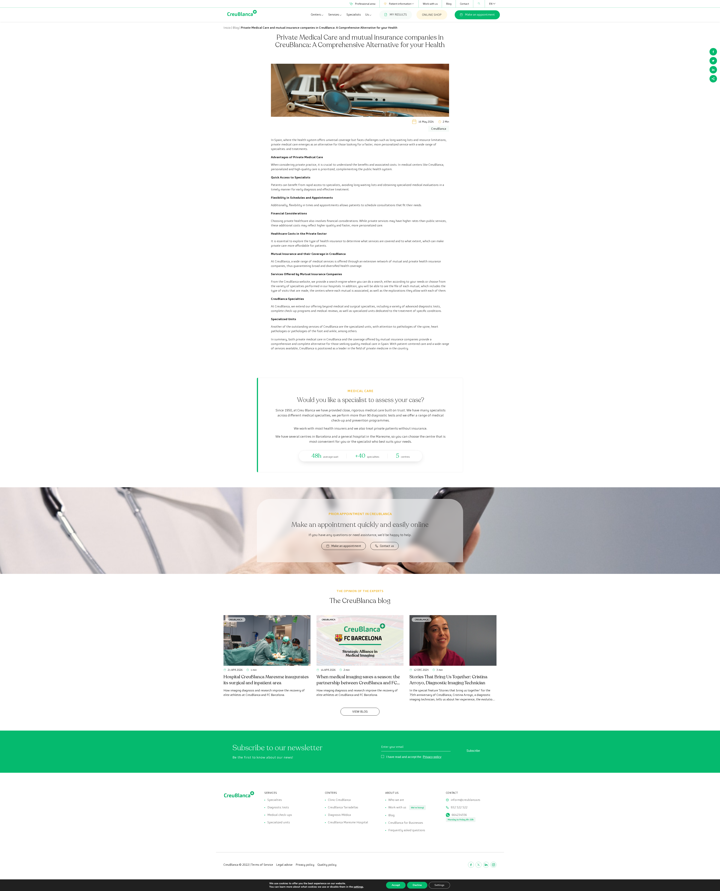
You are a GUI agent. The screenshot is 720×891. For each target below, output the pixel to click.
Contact (464, 3)
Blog (449, 3)
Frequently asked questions (406, 830)
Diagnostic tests (278, 807)
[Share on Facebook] (713, 51)
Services (333, 14)
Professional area (365, 3)
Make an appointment (480, 14)
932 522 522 (459, 807)
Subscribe (473, 750)
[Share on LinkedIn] (713, 69)
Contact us (387, 546)
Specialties (274, 800)
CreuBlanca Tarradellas (343, 807)
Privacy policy (432, 756)
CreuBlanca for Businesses (405, 823)
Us (367, 14)
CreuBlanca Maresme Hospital (348, 822)
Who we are (396, 800)
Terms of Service (262, 865)
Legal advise (284, 865)
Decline (417, 885)
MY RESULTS (398, 14)
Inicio (227, 28)
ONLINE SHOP (432, 15)
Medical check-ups (279, 815)
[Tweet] (713, 60)
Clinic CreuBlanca (339, 800)
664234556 (459, 815)
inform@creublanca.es (465, 800)
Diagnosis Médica (339, 815)
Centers (316, 14)
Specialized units (278, 822)
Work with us (430, 3)
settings (358, 887)
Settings (439, 885)
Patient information (400, 3)
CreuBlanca (235, 619)
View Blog (360, 712)
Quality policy (326, 865)
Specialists (353, 14)
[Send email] (713, 78)
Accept (396, 885)
